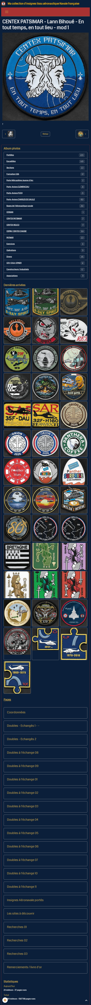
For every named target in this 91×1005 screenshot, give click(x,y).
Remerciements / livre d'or (24, 967)
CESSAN (45, 212)
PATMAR (45, 237)
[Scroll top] (86, 1000)
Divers (45, 256)
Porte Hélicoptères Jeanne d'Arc (45, 180)
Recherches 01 (17, 927)
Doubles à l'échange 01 (22, 779)
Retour (45, 134)
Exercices (45, 244)
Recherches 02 (17, 940)
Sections (45, 167)
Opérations (45, 250)
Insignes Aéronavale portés (25, 900)
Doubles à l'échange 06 (23, 846)
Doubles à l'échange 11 (22, 887)
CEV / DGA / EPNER (45, 263)
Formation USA (45, 174)
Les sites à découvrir (20, 913)
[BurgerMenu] (6, 12)
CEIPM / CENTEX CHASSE (45, 231)
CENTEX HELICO (45, 225)
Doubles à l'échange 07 (22, 860)
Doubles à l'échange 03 (22, 806)
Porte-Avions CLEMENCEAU (45, 187)
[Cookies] (5, 1000)
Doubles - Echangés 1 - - (23, 726)
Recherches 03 (17, 954)
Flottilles (45, 155)
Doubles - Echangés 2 (21, 739)
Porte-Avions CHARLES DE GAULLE (45, 199)
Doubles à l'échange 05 (22, 833)
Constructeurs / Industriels (45, 269)
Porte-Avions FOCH (45, 193)
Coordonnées (16, 712)
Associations (45, 275)
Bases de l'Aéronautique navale (45, 206)
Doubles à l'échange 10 (22, 873)
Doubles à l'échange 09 (23, 766)
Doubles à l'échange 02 (22, 793)
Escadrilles (45, 161)
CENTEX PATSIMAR (45, 218)
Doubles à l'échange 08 (22, 752)
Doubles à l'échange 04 (22, 819)
